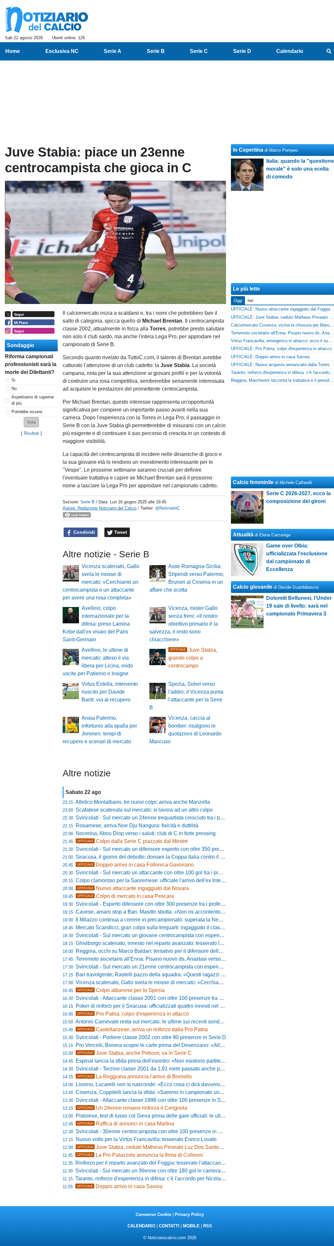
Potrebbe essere (26, 411)
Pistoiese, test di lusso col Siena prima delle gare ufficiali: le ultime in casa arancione (173, 1116)
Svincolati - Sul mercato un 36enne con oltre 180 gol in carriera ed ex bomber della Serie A (179, 1170)
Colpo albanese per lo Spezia (121, 990)
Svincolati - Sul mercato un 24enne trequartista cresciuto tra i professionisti (162, 817)
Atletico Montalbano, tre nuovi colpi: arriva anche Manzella (142, 802)
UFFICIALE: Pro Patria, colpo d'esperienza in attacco (281, 348)
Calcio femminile (253, 482)
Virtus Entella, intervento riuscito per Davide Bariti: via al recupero (110, 691)
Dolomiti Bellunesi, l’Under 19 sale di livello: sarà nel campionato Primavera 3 (299, 605)
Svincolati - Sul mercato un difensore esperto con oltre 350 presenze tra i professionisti (175, 849)
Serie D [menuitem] (242, 51)
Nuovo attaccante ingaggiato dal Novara (133, 888)
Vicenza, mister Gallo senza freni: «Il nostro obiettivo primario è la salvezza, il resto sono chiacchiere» (183, 623)
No (14, 388)
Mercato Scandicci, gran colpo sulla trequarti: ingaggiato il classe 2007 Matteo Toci (171, 927)
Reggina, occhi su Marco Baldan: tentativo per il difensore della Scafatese (161, 951)
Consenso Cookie (153, 1214)
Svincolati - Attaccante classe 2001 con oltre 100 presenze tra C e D (154, 998)
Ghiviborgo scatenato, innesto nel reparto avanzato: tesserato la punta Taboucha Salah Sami (182, 943)
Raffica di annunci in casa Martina (125, 1123)
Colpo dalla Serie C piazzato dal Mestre (132, 841)
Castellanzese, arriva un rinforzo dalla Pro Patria (142, 1029)
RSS (207, 1225)
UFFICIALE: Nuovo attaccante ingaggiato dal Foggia (280, 309)
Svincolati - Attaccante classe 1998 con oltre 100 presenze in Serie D (155, 1100)
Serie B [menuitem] (156, 51)
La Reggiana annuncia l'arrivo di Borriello (134, 1076)
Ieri (250, 300)
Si (13, 380)
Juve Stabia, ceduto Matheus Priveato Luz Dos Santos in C (154, 1147)
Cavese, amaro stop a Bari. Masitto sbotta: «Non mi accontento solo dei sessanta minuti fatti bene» (189, 912)
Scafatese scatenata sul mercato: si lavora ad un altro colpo (144, 810)
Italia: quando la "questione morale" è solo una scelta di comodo (300, 168)
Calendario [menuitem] (289, 51)
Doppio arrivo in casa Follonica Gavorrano (135, 864)
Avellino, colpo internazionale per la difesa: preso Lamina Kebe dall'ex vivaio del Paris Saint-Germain (96, 623)
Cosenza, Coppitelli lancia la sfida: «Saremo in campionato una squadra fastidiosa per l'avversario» (191, 1092)
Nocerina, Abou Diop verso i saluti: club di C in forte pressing (146, 833)
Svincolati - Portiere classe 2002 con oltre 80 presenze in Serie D (151, 1037)
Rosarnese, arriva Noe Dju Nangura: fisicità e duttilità (137, 825)
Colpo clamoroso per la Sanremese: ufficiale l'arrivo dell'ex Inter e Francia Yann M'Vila (175, 880)
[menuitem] (329, 51)
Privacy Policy (189, 1214)
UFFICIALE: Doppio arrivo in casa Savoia (270, 356)
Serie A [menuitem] (112, 51)
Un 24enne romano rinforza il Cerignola (132, 1108)
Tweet (120, 532)
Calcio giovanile (252, 587)
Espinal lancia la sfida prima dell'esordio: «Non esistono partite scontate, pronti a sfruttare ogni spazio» (194, 1061)
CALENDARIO (141, 1225)
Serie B (88, 501)
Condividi (83, 532)
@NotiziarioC (167, 508)
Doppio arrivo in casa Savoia (119, 1186)
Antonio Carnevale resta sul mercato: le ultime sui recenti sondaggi (152, 1021)
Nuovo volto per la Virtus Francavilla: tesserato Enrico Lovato (146, 1139)
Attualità (243, 534)
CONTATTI (169, 1225)
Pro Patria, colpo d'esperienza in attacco (133, 1014)
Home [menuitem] (12, 51)
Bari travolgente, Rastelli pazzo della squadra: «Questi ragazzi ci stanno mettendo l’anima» (181, 974)
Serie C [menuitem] (199, 51)
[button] (31, 422)
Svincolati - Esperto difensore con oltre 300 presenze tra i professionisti (157, 904)
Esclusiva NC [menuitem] (62, 51)
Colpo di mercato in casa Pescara (125, 896)
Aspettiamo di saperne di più (32, 400)
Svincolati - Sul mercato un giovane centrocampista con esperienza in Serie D (165, 935)
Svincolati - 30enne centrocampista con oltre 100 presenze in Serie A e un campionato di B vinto (186, 1131)
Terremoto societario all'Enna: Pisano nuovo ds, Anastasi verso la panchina (162, 959)
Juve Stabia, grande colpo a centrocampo (192, 657)
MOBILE (191, 1225)
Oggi (238, 300)
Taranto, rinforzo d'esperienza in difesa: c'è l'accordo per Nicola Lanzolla (158, 1178)
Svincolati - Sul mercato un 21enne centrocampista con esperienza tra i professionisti (174, 966)
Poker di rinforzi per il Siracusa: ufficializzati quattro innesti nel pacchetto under (166, 1006)
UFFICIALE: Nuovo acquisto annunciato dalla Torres (280, 364)
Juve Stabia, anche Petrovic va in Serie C (134, 1053)
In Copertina (248, 150)
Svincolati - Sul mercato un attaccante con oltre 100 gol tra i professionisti (160, 872)
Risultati (31, 433)
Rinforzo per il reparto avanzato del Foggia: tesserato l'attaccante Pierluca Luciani (169, 1163)
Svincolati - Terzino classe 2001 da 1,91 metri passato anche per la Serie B (162, 1068)
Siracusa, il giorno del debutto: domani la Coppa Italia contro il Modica (156, 857)
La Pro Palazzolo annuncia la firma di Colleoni (140, 1155)
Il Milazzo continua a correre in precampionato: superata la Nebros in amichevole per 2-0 (178, 919)
